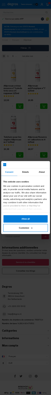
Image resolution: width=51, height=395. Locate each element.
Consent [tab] (9, 172)
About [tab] (42, 172)
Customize (24, 228)
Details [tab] (25, 172)
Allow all (25, 219)
